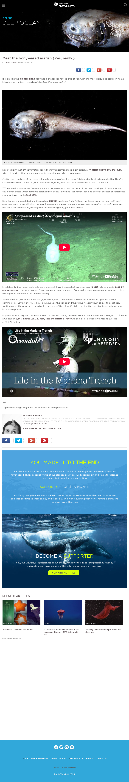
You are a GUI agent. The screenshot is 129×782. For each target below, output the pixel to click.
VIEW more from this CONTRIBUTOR (41, 428)
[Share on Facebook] (80, 70)
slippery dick (27, 79)
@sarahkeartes (39, 424)
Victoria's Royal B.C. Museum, (105, 170)
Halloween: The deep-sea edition (18, 630)
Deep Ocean (21, 23)
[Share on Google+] (101, 70)
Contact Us (102, 758)
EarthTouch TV (76, 758)
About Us (90, 758)
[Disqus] (64, 695)
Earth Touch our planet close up (64, 5)
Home (25, 758)
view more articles (11, 639)
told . (31, 195)
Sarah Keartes (11, 63)
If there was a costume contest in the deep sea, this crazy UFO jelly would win (61, 632)
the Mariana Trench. (62, 318)
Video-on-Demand (39, 758)
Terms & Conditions (68, 767)
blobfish (53, 201)
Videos (53, 758)
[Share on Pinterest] (111, 70)
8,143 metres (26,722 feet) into (33, 318)
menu (3, 5)
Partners (56, 767)
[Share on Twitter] (91, 70)
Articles (62, 758)
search (125, 5)
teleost (94, 287)
